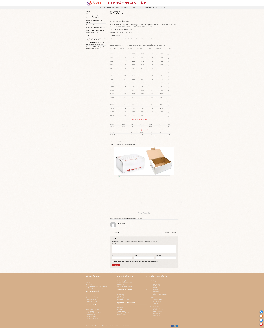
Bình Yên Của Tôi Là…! (92, 32)
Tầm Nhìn (88, 281)
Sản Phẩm (140, 7)
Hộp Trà (155, 287)
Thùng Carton (156, 315)
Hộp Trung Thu (121, 297)
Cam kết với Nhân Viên (92, 296)
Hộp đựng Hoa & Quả (123, 299)
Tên (113, 255)
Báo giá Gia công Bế (170, 232)
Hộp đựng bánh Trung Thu (160, 294)
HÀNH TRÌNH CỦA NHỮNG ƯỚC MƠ (95, 27)
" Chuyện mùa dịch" (91, 316)
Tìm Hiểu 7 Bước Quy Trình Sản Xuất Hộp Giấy (95, 21)
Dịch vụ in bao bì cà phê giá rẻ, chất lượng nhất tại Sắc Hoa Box (95, 38)
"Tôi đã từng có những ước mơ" (94, 309)
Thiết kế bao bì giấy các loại (124, 282)
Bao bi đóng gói (157, 301)
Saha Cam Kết (125, 7)
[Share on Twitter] (142, 213)
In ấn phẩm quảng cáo (115, 11)
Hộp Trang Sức (157, 286)
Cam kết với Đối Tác (91, 299)
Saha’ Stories (163, 7)
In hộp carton (140, 218)
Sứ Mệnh (88, 282)
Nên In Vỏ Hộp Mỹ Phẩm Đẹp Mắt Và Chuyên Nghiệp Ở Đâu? (96, 16)
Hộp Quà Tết (156, 293)
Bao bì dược (156, 303)
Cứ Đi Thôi (88, 35)
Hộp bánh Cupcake (158, 310)
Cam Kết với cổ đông (91, 301)
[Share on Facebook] (139, 213)
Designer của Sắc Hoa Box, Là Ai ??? (95, 30)
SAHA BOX (100, 7)
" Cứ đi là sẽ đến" (90, 311)
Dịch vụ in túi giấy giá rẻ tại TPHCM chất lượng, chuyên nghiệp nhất (95, 43)
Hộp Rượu (155, 289)
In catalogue (115, 232)
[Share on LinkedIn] (149, 213)
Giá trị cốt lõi (89, 284)
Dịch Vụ (133, 7)
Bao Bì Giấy (152, 298)
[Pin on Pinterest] (146, 213)
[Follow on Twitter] (177, 326)
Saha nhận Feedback (151, 7)
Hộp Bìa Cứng (152, 281)
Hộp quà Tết (120, 296)
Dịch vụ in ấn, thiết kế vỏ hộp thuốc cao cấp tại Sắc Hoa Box (95, 47)
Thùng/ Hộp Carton (154, 306)
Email (135, 255)
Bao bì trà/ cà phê (157, 299)
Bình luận (114, 243)
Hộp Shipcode (156, 313)
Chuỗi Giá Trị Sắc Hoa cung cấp (94, 288)
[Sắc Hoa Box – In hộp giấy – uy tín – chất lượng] (94, 3)
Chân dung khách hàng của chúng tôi (96, 286)
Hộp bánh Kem (157, 308)
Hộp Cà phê (156, 291)
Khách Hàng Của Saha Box (111, 7)
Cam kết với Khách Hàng (92, 297)
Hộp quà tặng (121, 294)
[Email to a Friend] (144, 213)
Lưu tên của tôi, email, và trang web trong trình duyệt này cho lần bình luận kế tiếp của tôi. (136, 261)
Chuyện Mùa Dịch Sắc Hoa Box (94, 25)
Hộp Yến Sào (156, 284)
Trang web (158, 255)
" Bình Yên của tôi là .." (91, 314)
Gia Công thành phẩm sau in (125, 286)
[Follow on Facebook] (172, 326)
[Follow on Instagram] (174, 326)
